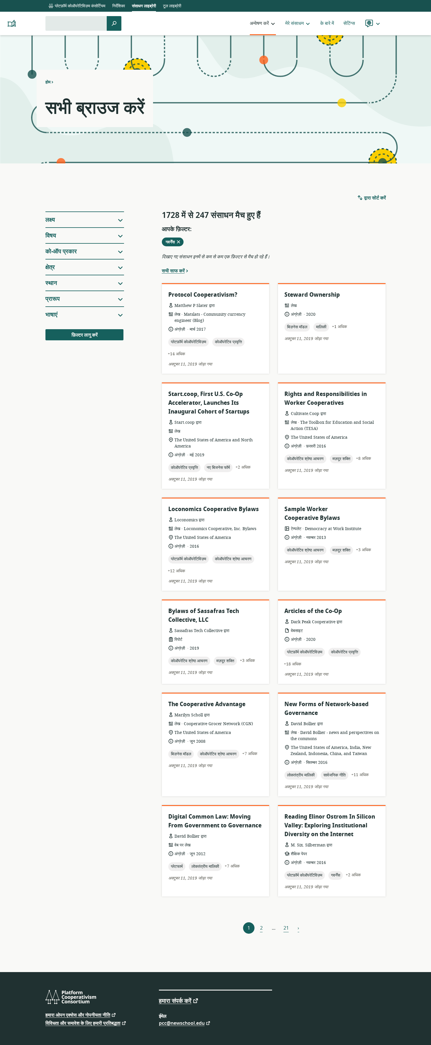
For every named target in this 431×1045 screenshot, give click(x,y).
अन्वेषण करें (259, 23)
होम (47, 82)
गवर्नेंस (173, 242)
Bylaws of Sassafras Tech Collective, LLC (203, 615)
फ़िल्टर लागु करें (85, 335)
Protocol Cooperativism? (202, 295)
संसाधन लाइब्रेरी (144, 6)
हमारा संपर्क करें (175, 1000)
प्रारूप (52, 299)
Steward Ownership (312, 295)
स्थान (51, 283)
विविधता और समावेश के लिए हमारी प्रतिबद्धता (83, 1023)
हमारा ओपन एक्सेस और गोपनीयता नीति (77, 1014)
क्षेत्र (50, 267)
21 (286, 928)
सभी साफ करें (173, 270)
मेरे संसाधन (294, 23)
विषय (50, 235)
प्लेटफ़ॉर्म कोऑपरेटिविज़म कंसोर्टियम (79, 6)
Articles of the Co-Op (313, 611)
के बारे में (327, 23)
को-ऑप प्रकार (61, 251)
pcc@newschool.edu (182, 1023)
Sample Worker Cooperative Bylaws (312, 513)
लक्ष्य (50, 220)
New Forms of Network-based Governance (326, 708)
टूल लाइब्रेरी (172, 6)
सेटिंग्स (349, 23)
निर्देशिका (118, 6)
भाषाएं (51, 314)
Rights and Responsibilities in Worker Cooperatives (325, 398)
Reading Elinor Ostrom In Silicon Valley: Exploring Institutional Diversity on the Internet (329, 825)
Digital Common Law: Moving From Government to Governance (215, 821)
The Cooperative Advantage (206, 704)
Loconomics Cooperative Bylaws (213, 509)
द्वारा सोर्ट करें (374, 198)
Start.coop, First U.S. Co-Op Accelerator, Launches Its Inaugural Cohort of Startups (209, 403)
